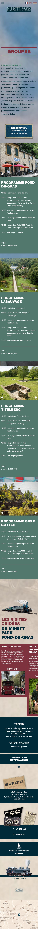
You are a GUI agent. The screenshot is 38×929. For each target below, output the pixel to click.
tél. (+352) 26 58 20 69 (19, 133)
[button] (1, 174)
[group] (19, 889)
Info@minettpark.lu (19, 131)
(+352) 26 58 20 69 (19, 795)
